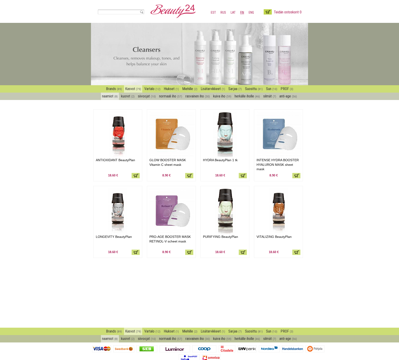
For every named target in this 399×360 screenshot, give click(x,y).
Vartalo (152, 89)
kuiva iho (222, 96)
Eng (251, 12)
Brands (114, 89)
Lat (233, 12)
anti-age (288, 96)
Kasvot (133, 89)
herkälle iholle (247, 96)
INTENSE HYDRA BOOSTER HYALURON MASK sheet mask (278, 164)
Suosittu (254, 89)
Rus (223, 12)
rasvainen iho (197, 96)
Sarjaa (235, 89)
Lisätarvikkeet (213, 89)
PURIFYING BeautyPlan (220, 237)
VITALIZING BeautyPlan (274, 237)
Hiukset (171, 89)
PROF (287, 89)
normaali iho (170, 96)
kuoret (128, 96)
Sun (271, 89)
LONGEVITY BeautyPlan (114, 237)
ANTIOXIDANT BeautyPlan (115, 160)
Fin (242, 12)
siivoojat (147, 96)
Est (213, 12)
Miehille (189, 89)
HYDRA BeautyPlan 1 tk (220, 160)
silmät (269, 96)
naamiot (110, 96)
